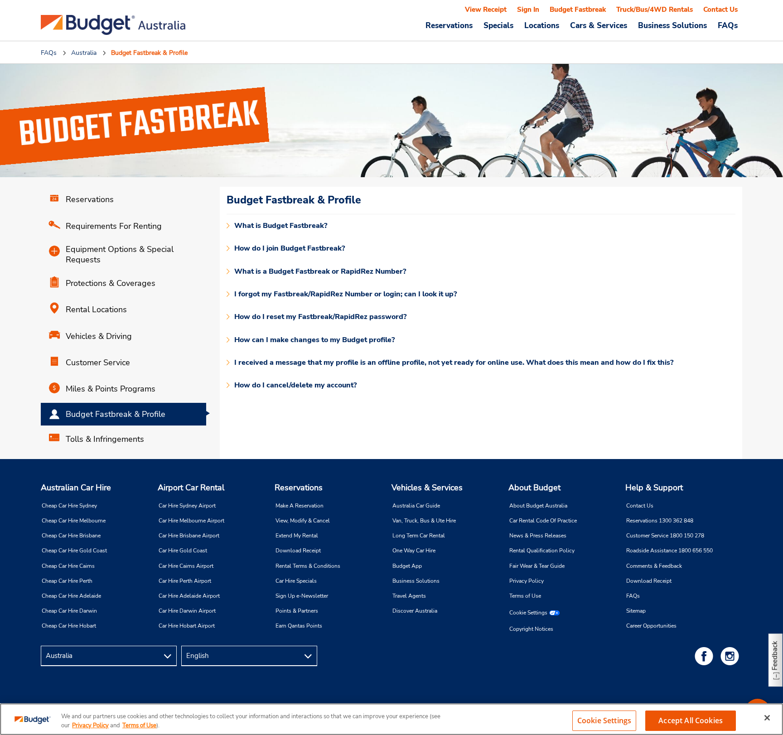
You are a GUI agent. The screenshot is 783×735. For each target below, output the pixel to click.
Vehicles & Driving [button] (99, 336)
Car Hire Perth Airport (185, 581)
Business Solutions (416, 581)
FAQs (728, 25)
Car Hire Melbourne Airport (191, 520)
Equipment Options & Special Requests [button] (120, 254)
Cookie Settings (528, 612)
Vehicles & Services (427, 487)
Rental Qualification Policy (542, 550)
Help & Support (654, 487)
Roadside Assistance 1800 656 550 (669, 550)
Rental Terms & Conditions (308, 566)
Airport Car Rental (191, 487)
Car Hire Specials (296, 581)
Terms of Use (525, 596)
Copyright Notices (531, 629)
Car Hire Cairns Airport (186, 566)
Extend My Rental (297, 535)
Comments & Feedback (654, 566)
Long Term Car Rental (418, 535)
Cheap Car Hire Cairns (68, 566)
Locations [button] (541, 25)
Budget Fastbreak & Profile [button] (115, 414)
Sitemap (636, 610)
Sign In (528, 9)
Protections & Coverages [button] (110, 283)
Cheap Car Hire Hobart (69, 625)
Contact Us (720, 9)
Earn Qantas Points (299, 625)
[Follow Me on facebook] (705, 656)
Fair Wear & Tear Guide (537, 566)
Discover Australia (414, 610)
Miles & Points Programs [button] (110, 388)
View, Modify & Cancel (303, 520)
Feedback (774, 655)
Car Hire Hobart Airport (187, 625)
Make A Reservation (300, 505)
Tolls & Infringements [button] (105, 439)
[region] (391, 719)
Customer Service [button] (98, 362)
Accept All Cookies (690, 720)
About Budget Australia (538, 505)
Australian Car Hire (76, 487)
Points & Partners (297, 610)
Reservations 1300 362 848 (659, 520)
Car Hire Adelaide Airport (189, 596)
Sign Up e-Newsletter (302, 596)
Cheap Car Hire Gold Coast (74, 550)
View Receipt (486, 9)
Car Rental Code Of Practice (543, 520)
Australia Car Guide (416, 505)
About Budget (534, 487)
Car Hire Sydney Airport (187, 505)
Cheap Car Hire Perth (67, 581)
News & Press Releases (537, 535)
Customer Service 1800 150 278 (665, 535)
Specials (498, 25)
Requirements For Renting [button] (114, 226)
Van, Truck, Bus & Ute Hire (424, 520)
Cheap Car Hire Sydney (69, 505)
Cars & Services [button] (598, 25)
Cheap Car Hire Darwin (69, 610)
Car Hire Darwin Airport (187, 610)
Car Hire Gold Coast (183, 550)
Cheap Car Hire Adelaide (71, 596)
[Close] (767, 718)
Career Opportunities (651, 625)
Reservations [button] (449, 25)
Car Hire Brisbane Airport (189, 535)
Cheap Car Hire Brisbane (71, 535)
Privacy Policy (526, 581)
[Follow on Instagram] (731, 656)
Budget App (407, 566)
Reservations (299, 487)
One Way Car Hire (413, 550)
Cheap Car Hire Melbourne (74, 520)
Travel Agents (409, 596)
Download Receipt (298, 550)
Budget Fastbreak (578, 9)
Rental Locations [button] (96, 309)
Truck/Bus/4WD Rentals (654, 9)
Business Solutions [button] (672, 25)
